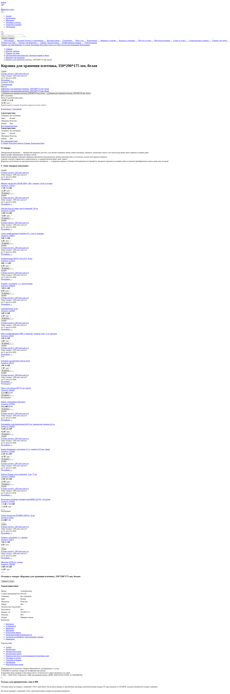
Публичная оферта (13, 633)
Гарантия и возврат (14, 25)
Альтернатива (6, 84)
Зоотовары (74, 45)
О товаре (4, 143)
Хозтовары (35, 45)
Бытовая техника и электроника (30, 41)
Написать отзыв (7, 581)
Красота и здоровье (126, 41)
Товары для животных (27, 43)
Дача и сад (79, 41)
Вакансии (10, 628)
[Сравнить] (11, 193)
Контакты (10, 624)
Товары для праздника (49, 43)
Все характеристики (9, 126)
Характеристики (37, 143)
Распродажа (10, 18)
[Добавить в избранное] (13, 193)
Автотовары (8, 41)
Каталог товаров (8, 38)
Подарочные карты (13, 654)
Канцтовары (91, 41)
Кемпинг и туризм (108, 41)
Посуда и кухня (144, 41)
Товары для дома (8, 43)
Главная (9, 49)
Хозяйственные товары (71, 43)
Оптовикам (10, 27)
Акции (8, 16)
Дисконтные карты (13, 652)
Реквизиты (10, 639)
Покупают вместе (16, 143)
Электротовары (90, 43)
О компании (11, 626)
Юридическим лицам (14, 664)
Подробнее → (6, 80)
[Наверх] (2, 677)
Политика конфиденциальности (19, 635)
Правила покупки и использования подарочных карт (27, 656)
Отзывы (27, 143)
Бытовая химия (52, 41)
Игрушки (44, 45)
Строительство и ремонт (198, 41)
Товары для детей (219, 41)
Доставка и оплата (13, 22)
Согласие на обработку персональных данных (24, 637)
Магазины (10, 20)
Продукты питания (162, 41)
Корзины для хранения (15, 58)
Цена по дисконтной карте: (12, 98)
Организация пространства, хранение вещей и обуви (27, 55)
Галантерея (67, 41)
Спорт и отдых (179, 41)
